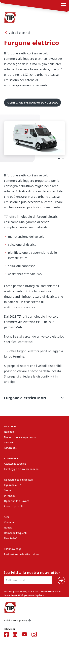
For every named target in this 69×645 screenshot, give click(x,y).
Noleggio (9, 431)
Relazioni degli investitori (18, 479)
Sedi (6, 516)
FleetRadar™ (11, 538)
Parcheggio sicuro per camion (21, 469)
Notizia (8, 527)
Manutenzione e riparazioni (20, 437)
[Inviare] (61, 580)
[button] (34, 397)
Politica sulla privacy (15, 620)
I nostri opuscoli (13, 506)
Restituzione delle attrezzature (21, 554)
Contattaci (10, 522)
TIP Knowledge (12, 548)
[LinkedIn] (15, 634)
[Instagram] (34, 634)
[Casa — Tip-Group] (10, 17)
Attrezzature (11, 458)
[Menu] (63, 5)
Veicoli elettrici (19, 33)
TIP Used (9, 442)
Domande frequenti (15, 532)
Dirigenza (9, 495)
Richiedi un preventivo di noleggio (32, 102)
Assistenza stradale (15, 463)
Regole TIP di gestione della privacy (27, 595)
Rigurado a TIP (12, 485)
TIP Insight (10, 447)
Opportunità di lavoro (16, 501)
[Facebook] (6, 634)
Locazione (10, 426)
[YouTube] (24, 634)
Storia (7, 490)
